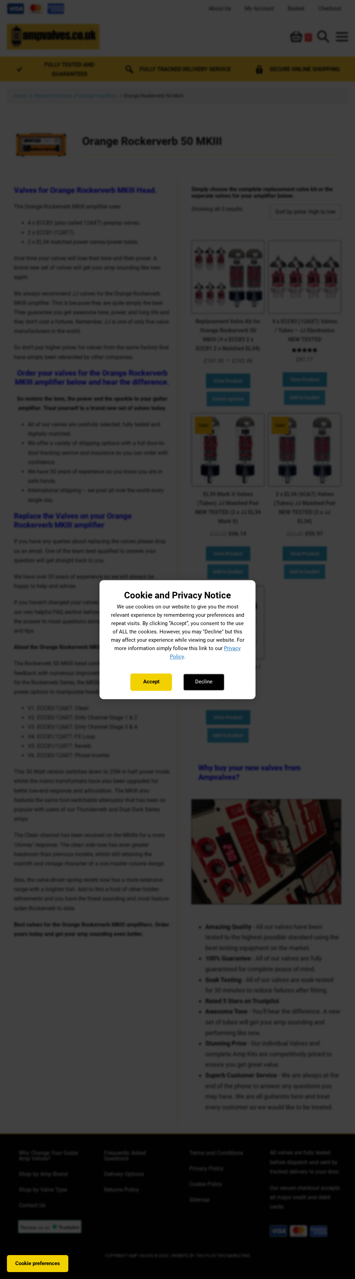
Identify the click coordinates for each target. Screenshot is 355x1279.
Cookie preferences (37, 1263)
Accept (151, 682)
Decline (204, 682)
